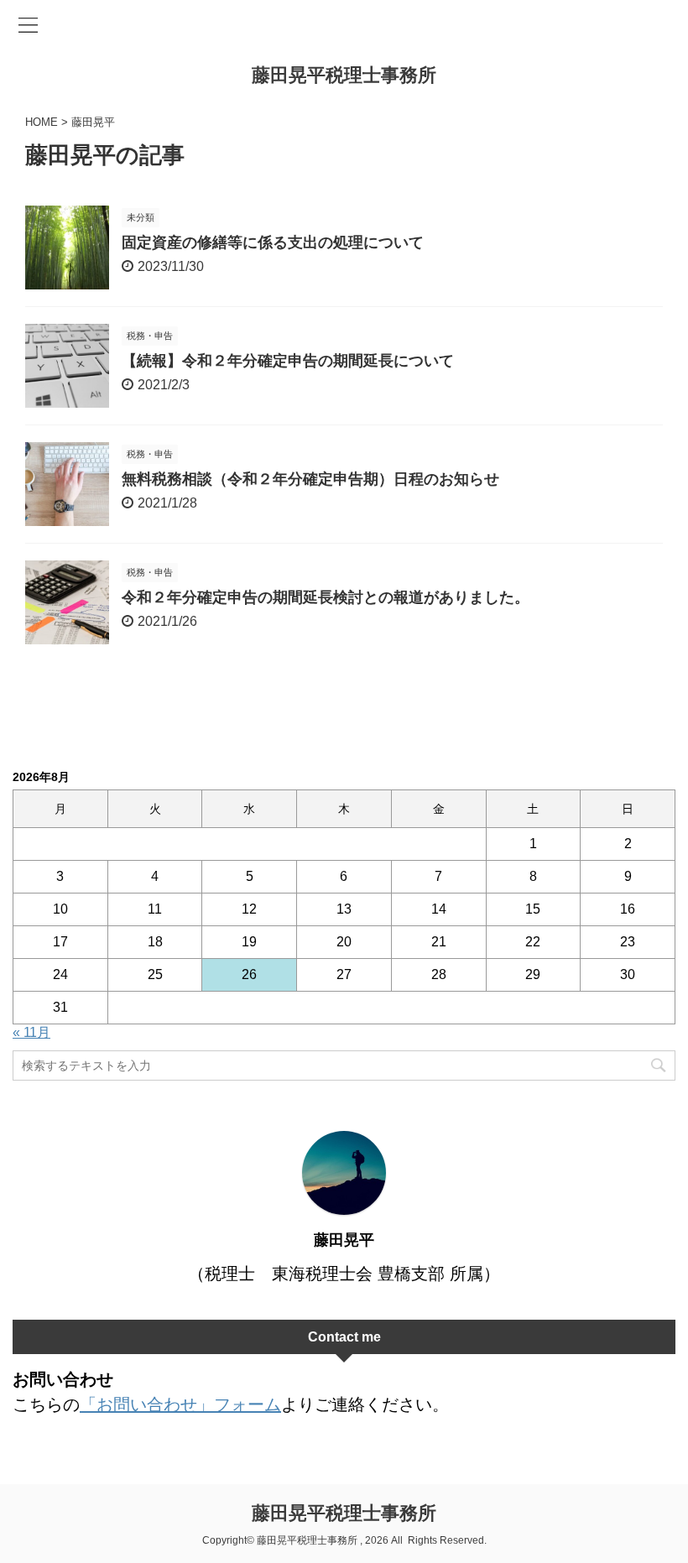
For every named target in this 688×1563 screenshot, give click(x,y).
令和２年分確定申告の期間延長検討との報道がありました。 (325, 597)
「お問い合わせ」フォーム (180, 1404)
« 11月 (31, 1032)
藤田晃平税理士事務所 (344, 75)
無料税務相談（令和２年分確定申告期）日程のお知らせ (310, 479)
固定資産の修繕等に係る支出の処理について (273, 242)
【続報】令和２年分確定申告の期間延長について (288, 360)
